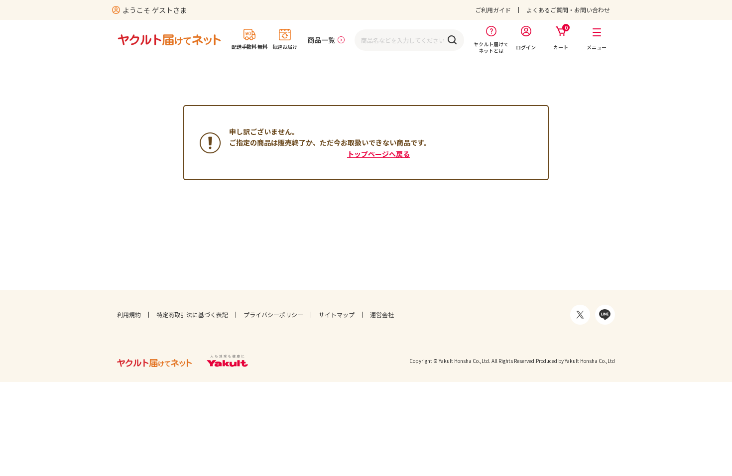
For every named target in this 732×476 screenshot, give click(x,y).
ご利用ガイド (493, 9)
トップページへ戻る (378, 154)
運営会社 (382, 314)
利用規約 (129, 314)
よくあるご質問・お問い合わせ (568, 9)
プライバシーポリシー (273, 314)
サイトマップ (337, 314)
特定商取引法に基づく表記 (192, 314)
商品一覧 (321, 40)
